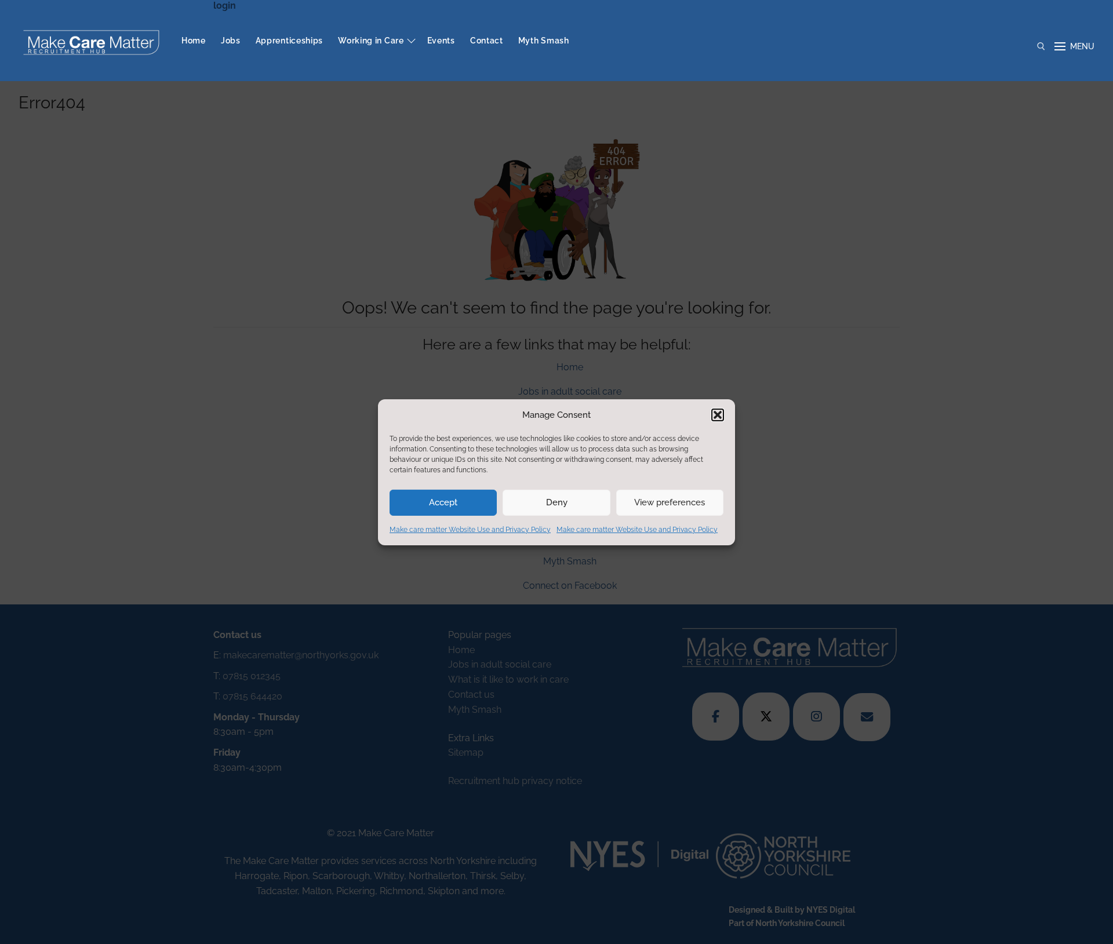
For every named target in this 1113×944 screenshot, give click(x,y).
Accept (443, 502)
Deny (557, 502)
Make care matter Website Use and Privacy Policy (470, 530)
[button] (717, 415)
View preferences (669, 502)
